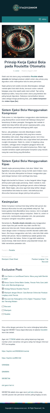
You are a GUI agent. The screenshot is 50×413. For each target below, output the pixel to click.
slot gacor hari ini (8, 385)
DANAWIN (5, 371)
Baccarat (7, 306)
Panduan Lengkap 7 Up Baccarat (40, 259)
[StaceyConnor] (25, 7)
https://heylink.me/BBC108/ (11, 358)
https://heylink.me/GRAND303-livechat (15, 351)
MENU (44, 19)
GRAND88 (5, 365)
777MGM (12, 339)
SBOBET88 (6, 378)
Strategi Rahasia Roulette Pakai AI (16, 289)
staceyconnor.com (20, 408)
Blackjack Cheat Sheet (10, 257)
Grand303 (44, 330)
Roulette (34, 76)
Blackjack (7, 310)
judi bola (31, 392)
